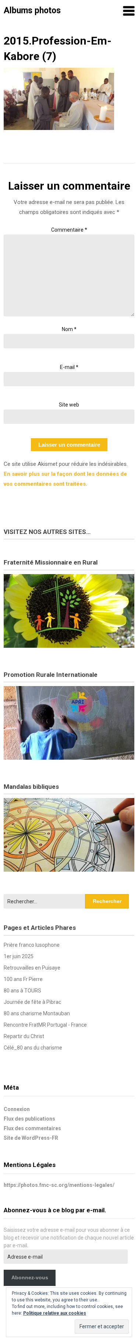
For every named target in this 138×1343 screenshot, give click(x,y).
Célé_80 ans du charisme (33, 1048)
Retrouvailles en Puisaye (32, 968)
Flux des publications (29, 1119)
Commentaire (69, 230)
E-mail (69, 367)
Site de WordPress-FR (31, 1138)
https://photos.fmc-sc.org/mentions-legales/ (59, 1185)
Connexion (17, 1109)
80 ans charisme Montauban (37, 1013)
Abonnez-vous (29, 1277)
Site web (69, 405)
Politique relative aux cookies (54, 1313)
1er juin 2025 (18, 956)
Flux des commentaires (32, 1128)
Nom (69, 329)
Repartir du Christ (24, 1036)
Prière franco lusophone (32, 945)
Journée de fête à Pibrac (32, 1002)
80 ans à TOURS (22, 991)
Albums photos (32, 10)
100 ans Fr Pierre (23, 979)
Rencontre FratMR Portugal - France (45, 1025)
